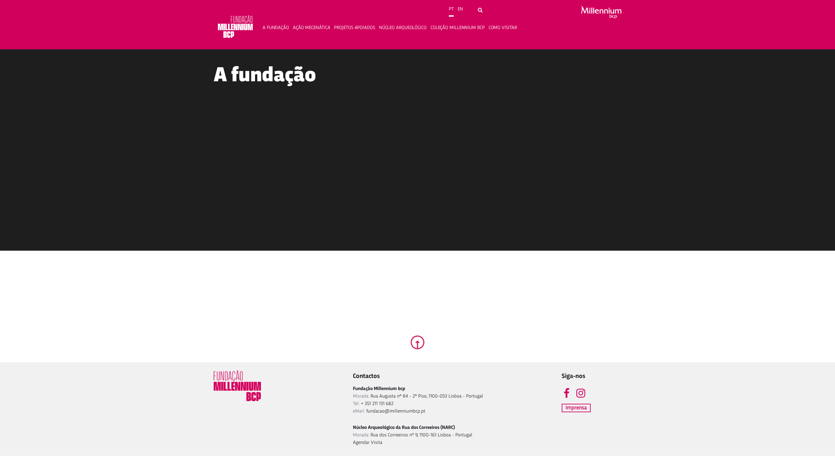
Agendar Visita (367, 442)
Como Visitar (503, 27)
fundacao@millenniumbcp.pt (395, 411)
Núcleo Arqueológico (403, 27)
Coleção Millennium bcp (458, 27)
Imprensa (576, 408)
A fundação (276, 27)
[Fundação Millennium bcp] (235, 27)
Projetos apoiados (354, 27)
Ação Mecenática (311, 27)
